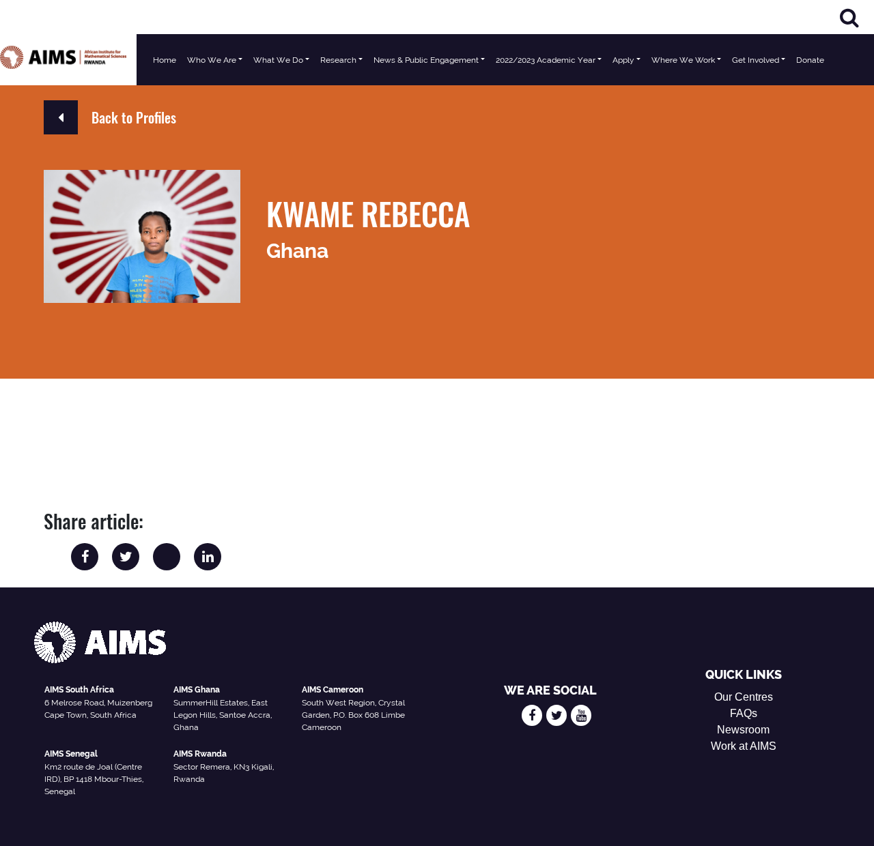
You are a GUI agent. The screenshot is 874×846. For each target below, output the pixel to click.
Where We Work (683, 60)
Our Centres (743, 697)
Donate (810, 60)
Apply (623, 60)
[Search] (849, 17)
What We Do (278, 60)
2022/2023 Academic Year (545, 60)
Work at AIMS (743, 746)
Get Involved (755, 60)
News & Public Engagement (426, 60)
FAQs (743, 713)
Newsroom (743, 729)
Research (338, 60)
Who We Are (211, 60)
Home (164, 60)
